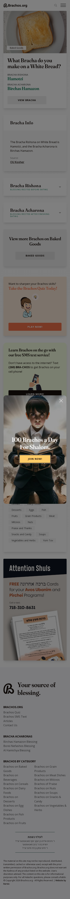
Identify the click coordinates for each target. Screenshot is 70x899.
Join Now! (35, 458)
